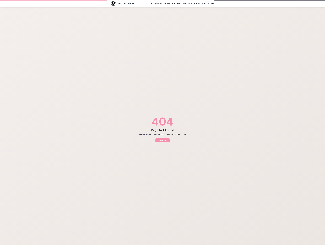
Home (151, 3)
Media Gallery (176, 3)
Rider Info (158, 3)
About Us (211, 3)
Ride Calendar (187, 3)
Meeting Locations (200, 3)
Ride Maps (167, 3)
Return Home (162, 140)
